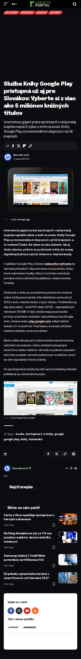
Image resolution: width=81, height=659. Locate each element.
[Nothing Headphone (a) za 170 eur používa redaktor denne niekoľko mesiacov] (67, 537)
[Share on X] (18, 146)
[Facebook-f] (11, 610)
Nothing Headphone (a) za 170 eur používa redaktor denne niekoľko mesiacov (28, 537)
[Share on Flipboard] (24, 146)
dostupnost (33, 434)
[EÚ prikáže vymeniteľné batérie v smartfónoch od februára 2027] (67, 578)
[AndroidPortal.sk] (40, 4)
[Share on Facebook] (12, 146)
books (20, 434)
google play (11, 439)
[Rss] (35, 610)
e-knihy (48, 434)
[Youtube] (27, 610)
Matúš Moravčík (21, 155)
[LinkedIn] (75, 468)
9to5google (24, 219)
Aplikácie (27, 12)
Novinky (55, 12)
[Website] (66, 468)
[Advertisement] (40, 47)
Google (41, 12)
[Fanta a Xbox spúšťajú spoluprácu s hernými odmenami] (67, 519)
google (59, 434)
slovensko (36, 439)
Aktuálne (11, 12)
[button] (7, 4)
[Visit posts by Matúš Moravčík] (8, 157)
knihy (24, 439)
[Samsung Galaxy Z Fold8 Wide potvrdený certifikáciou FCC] (67, 559)
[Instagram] (71, 468)
